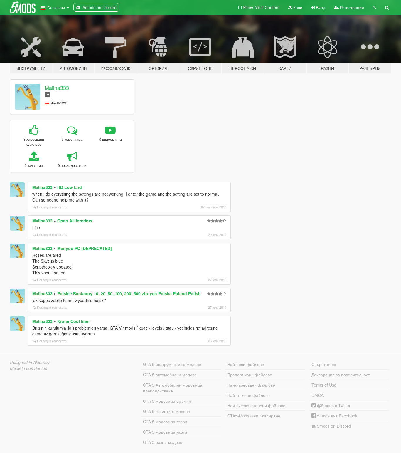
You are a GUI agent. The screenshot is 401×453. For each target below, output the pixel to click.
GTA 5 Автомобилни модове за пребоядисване (172, 388)
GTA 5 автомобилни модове (170, 375)
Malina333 (57, 87)
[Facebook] (47, 94)
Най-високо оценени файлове (256, 405)
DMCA (317, 395)
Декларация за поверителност (340, 375)
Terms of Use (323, 385)
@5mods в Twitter (333, 405)
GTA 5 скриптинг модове (166, 411)
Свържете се (323, 364)
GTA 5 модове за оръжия (167, 401)
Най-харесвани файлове (251, 385)
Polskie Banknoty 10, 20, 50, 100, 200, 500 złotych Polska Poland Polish (129, 293)
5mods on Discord (333, 426)
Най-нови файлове (245, 364)
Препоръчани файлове (249, 375)
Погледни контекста (52, 206)
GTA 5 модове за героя (165, 422)
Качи (297, 7)
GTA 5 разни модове (162, 442)
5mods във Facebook (336, 416)
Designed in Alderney (30, 362)
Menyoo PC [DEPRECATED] (84, 248)
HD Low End (69, 187)
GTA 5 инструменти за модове (172, 364)
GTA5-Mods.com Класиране (253, 416)
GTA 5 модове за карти (165, 432)
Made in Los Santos (28, 368)
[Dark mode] (374, 7)
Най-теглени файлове (248, 395)
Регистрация (351, 7)
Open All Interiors (74, 221)
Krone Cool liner (73, 321)
